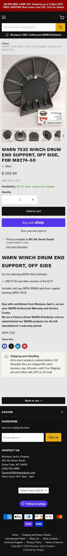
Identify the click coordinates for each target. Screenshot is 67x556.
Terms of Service (54, 542)
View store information (17, 247)
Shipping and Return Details (36, 535)
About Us (34, 538)
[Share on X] (11, 346)
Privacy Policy (33, 542)
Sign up (53, 437)
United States (31, 490)
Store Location (50, 538)
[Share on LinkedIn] (18, 346)
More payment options (33, 230)
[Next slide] (63, 135)
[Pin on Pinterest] (24, 346)
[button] (7, 136)
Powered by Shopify (33, 550)
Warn (8, 166)
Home (5, 43)
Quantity (6, 192)
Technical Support (13, 542)
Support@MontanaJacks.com (18, 472)
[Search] (60, 27)
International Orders (15, 538)
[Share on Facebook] (4, 346)
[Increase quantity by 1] (33, 199)
